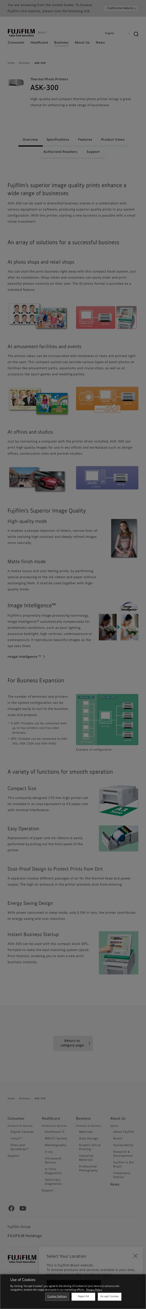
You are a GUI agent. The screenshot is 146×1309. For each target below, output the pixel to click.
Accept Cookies (109, 1296)
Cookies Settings (57, 1296)
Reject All (83, 1296)
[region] (73, 1291)
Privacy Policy (94, 1290)
